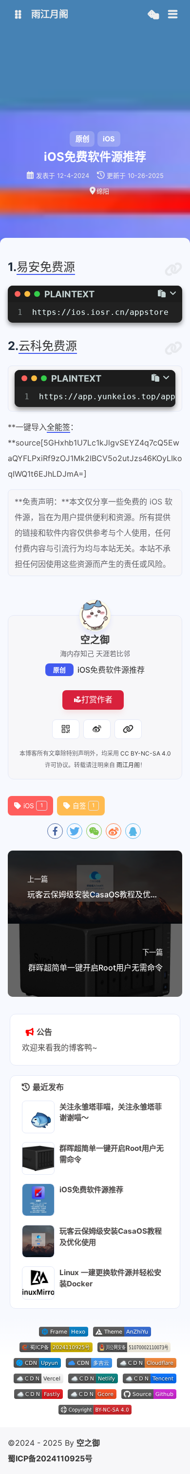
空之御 (88, 1443)
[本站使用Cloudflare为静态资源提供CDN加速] (146, 1365)
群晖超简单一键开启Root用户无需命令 (111, 1154)
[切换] (173, 14)
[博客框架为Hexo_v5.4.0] (63, 1333)
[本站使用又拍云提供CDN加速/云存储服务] (37, 1365)
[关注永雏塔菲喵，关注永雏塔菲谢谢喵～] (38, 1117)
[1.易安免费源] (173, 269)
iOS (108, 139)
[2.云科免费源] (173, 348)
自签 (84, 806)
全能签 (58, 427)
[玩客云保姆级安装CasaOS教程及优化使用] (38, 1241)
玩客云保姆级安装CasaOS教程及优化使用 (110, 1236)
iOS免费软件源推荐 (111, 670)
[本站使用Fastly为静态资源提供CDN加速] (38, 1396)
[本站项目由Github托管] (148, 1396)
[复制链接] (128, 729)
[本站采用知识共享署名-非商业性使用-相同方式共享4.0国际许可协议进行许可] (95, 1411)
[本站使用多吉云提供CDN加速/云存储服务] (89, 1365)
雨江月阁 (128, 765)
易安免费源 (46, 267)
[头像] (95, 616)
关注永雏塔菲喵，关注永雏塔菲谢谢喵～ (110, 1112)
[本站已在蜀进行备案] (56, 1349)
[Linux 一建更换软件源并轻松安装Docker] (38, 1282)
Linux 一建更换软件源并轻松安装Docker (110, 1278)
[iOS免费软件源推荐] (38, 1199)
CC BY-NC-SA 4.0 (145, 753)
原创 (59, 670)
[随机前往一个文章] (153, 14)
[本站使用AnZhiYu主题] (122, 1333)
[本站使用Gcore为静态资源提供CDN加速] (92, 1396)
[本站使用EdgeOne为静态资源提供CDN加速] (149, 1380)
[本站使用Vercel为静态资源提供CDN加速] (38, 1380)
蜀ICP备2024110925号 (50, 1458)
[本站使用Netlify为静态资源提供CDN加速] (93, 1380)
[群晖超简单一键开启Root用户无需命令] (38, 1158)
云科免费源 (48, 346)
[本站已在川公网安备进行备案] (134, 1349)
